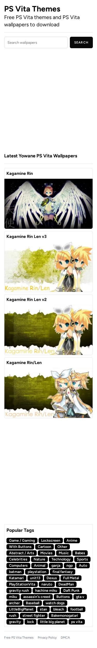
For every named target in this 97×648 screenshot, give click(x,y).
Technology (61, 559)
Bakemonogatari (64, 615)
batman (15, 572)
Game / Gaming (22, 540)
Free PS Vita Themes (19, 637)
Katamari (16, 578)
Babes (80, 553)
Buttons (63, 597)
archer (14, 603)
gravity (15, 622)
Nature (39, 559)
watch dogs (55, 603)
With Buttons (20, 547)
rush (12, 615)
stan (43, 609)
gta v (80, 597)
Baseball (32, 603)
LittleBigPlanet (21, 609)
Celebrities (18, 559)
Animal (39, 565)
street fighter (34, 615)
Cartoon (44, 547)
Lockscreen (50, 540)
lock (30, 622)
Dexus (52, 578)
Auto (83, 565)
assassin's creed (36, 597)
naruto (46, 584)
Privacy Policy (47, 637)
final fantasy (63, 572)
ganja (55, 565)
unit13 (35, 578)
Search (81, 42)
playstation (37, 572)
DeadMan (66, 584)
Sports (82, 559)
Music (64, 553)
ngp (69, 565)
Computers (18, 565)
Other (62, 547)
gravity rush (19, 590)
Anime (71, 540)
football (76, 609)
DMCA (65, 637)
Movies (46, 553)
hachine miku (46, 590)
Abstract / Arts (21, 553)
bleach (58, 609)
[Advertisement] (48, 101)
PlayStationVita (22, 584)
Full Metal (71, 578)
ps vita (76, 622)
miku (13, 597)
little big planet (52, 622)
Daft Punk (71, 590)
